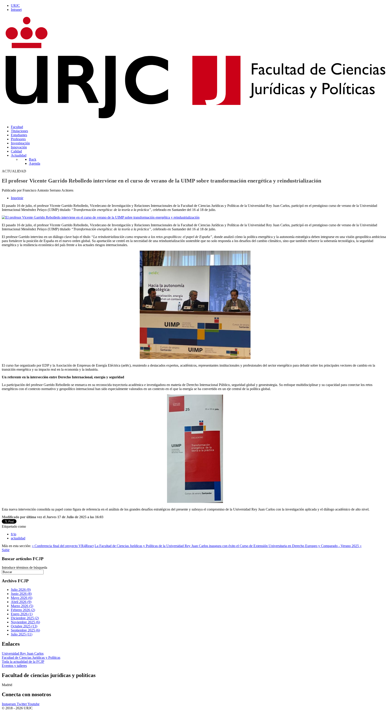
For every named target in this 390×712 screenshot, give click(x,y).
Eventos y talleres (14, 666)
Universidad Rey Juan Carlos (23, 653)
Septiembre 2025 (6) (25, 630)
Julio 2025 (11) (21, 634)
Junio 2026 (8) (21, 594)
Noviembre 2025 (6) (25, 622)
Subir (5, 550)
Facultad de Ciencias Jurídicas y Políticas (31, 657)
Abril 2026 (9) (21, 602)
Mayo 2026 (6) (21, 598)
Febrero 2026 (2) (23, 610)
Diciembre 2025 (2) (25, 618)
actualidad (18, 538)
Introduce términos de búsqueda (24, 567)
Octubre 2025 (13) (24, 626)
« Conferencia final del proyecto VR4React (63, 546)
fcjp (13, 534)
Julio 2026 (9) (21, 590)
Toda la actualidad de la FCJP (23, 661)
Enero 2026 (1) (21, 614)
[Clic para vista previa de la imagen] (101, 217)
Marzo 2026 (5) (22, 606)
